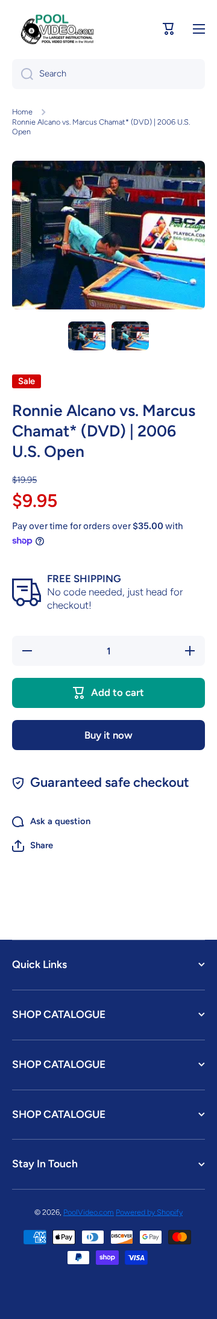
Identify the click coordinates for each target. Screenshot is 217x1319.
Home (22, 111)
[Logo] (57, 29)
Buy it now (108, 735)
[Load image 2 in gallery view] (130, 335)
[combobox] (108, 74)
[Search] (22, 74)
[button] (169, 29)
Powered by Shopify (149, 1212)
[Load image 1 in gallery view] (86, 335)
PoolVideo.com (88, 1212)
